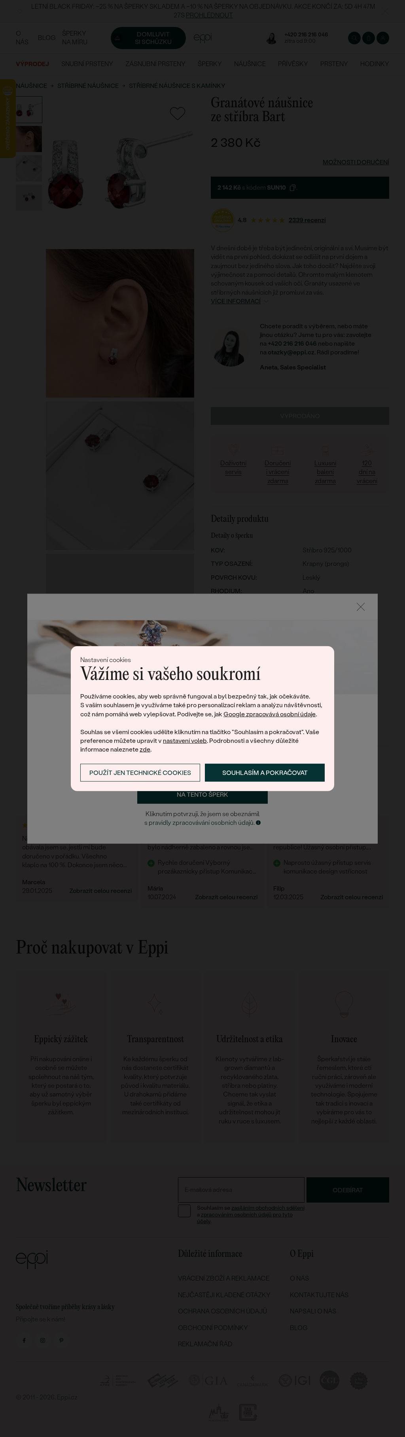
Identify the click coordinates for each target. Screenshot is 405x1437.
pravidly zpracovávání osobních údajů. (202, 823)
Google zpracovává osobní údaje (269, 714)
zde (145, 749)
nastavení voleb (185, 740)
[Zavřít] (360, 606)
